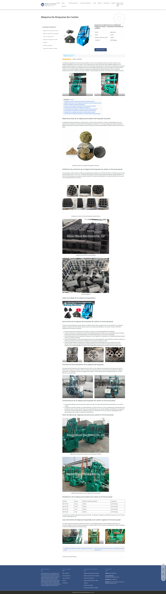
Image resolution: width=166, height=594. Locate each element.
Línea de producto (73, 3)
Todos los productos (85, 3)
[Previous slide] (64, 36)
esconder (71, 99)
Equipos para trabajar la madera (50, 48)
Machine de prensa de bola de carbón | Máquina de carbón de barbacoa (109, 549)
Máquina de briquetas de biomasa (50, 30)
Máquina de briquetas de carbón (50, 39)
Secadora (45, 42)
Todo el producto (66, 578)
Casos (94, 3)
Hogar (58, 3)
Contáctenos (106, 3)
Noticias (100, 3)
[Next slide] (91, 36)
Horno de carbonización (48, 36)
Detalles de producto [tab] (68, 56)
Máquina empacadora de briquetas (51, 33)
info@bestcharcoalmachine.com (112, 577)
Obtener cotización (101, 49)
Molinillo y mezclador (47, 45)
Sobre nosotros (64, 4)
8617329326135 (113, 579)
